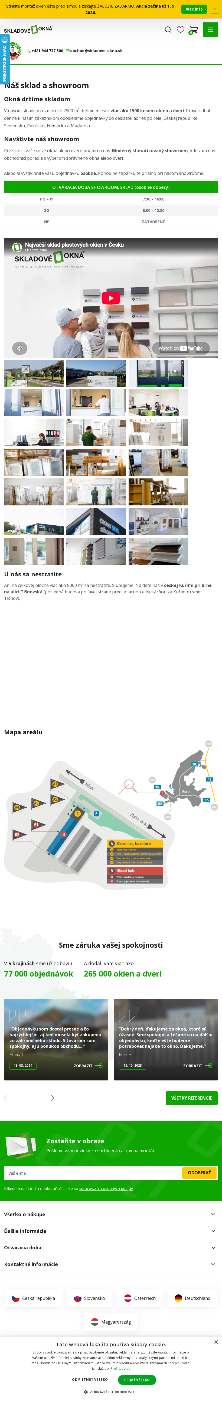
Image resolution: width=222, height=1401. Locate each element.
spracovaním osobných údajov (106, 1188)
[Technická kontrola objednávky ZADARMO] (12, 51)
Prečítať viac (120, 1368)
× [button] (216, 1342)
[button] (210, 29)
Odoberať (199, 1173)
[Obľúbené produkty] (180, 29)
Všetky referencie (191, 1098)
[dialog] (111, 1369)
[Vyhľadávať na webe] (168, 29)
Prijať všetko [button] (137, 1380)
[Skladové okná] (28, 29)
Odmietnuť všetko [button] (90, 1379)
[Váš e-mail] (111, 1173)
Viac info (194, 9)
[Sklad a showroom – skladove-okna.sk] (34, 373)
